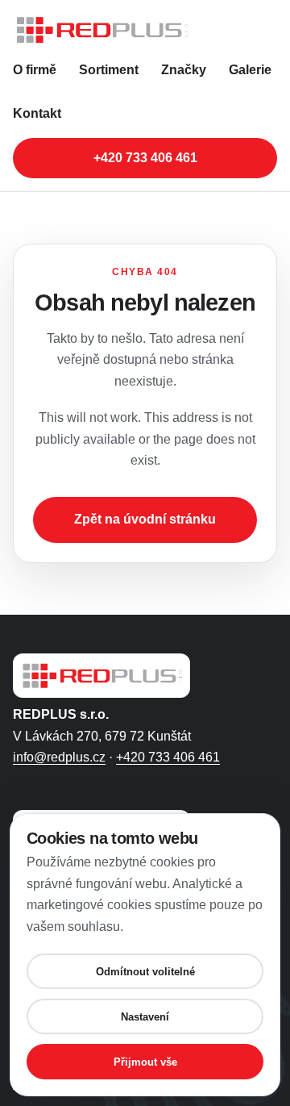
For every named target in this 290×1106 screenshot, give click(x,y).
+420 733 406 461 (145, 158)
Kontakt (37, 113)
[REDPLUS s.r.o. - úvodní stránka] (145, 30)
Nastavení (145, 1017)
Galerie (250, 70)
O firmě (34, 70)
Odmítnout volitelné (145, 972)
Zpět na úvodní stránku (145, 519)
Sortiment (109, 70)
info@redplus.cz (59, 757)
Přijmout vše (145, 1062)
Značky (183, 70)
